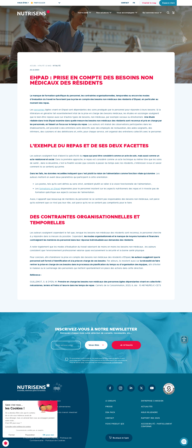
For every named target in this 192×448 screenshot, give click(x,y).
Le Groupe (110, 400)
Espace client (168, 3)
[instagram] (120, 388)
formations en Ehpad (49, 188)
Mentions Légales (50, 438)
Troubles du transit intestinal (63, 412)
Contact (125, 3)
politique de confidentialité (112, 362)
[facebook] (110, 388)
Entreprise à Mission (152, 400)
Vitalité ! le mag (44, 66)
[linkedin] (131, 388)
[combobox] (96, 345)
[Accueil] (33, 12)
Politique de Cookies (55, 440)
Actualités (147, 406)
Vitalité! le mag (149, 3)
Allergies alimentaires (60, 406)
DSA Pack (110, 412)
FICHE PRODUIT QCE (114, 423)
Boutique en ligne (121, 438)
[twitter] (141, 388)
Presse (109, 406)
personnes (39, 109)
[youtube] (152, 388)
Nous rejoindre (149, 412)
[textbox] (96, 345)
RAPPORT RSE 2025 (150, 418)
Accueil (33, 66)
